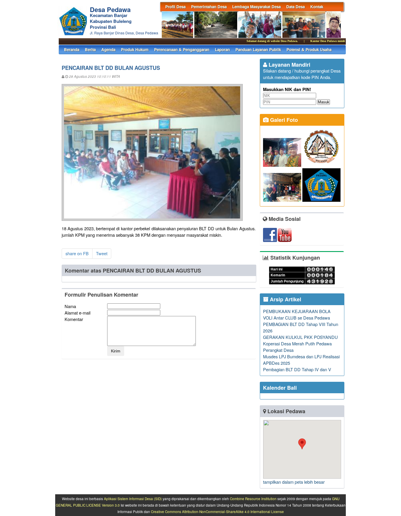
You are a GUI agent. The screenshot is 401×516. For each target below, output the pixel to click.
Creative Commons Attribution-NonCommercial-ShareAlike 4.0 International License (217, 511)
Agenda (108, 49)
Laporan (222, 49)
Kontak (316, 6)
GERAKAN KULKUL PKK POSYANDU (300, 337)
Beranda (71, 49)
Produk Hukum (135, 49)
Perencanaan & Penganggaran (181, 49)
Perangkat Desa (278, 350)
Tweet (101, 253)
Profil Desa (175, 6)
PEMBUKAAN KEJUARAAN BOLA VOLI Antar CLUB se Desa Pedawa (297, 314)
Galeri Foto (283, 120)
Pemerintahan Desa (209, 6)
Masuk (323, 102)
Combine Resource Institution (253, 498)
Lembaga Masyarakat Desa (256, 6)
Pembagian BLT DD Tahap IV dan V (297, 369)
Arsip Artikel (284, 299)
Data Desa (295, 6)
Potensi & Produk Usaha (309, 49)
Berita (90, 49)
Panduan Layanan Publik (258, 49)
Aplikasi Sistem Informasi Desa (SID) (133, 498)
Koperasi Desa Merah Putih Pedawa (297, 343)
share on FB (77, 253)
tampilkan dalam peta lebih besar (294, 482)
